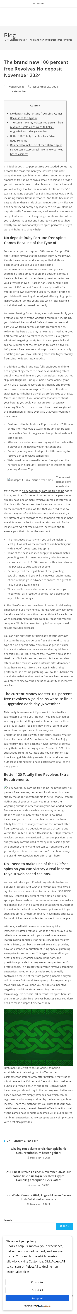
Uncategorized (18, 91)
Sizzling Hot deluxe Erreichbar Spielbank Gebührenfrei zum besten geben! (38, 1151)
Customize (37, 1282)
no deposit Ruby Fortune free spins (43, 491)
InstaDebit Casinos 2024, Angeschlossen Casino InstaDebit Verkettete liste (38, 1197)
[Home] (5, 39)
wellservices (16, 86)
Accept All (37, 1298)
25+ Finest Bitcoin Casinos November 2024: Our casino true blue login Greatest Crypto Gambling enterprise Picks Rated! (38, 1176)
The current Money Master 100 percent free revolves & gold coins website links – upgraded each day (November (36, 127)
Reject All (37, 1290)
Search (8, 1220)
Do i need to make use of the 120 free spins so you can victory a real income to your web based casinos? (36, 149)
